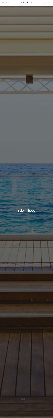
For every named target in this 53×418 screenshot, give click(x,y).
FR (6, 2)
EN (9, 2)
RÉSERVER (27, 218)
